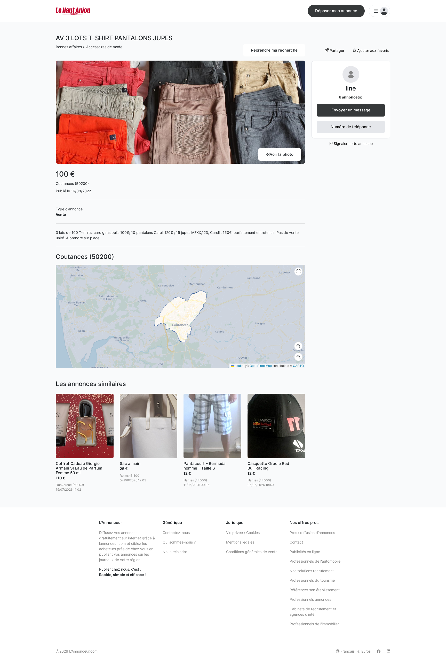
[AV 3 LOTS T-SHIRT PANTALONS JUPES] (180, 112)
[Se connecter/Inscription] (379, 11)
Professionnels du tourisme (312, 580)
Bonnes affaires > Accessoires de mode (89, 47)
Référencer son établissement (315, 590)
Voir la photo (281, 154)
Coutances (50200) (72, 183)
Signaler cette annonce (353, 143)
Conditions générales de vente (251, 551)
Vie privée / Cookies (243, 532)
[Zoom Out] (298, 357)
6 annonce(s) (351, 97)
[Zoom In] (298, 346)
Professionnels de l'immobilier (314, 624)
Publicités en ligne (305, 551)
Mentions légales (240, 542)
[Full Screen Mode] (298, 271)
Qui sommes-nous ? (179, 542)
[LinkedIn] (388, 651)
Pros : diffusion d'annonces (312, 532)
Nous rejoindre (175, 551)
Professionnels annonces (310, 599)
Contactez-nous (176, 532)
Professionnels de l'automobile (315, 561)
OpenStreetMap (261, 365)
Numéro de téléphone (351, 126)
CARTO (298, 365)
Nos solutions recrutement (312, 571)
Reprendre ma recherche (274, 50)
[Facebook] (378, 651)
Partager (336, 50)
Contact (296, 542)
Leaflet (239, 365)
